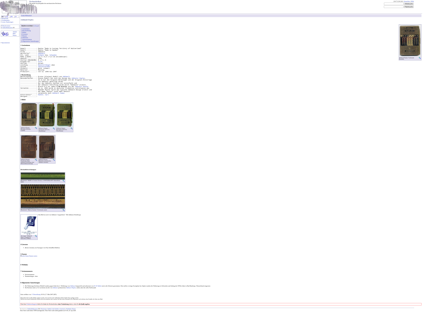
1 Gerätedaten (25, 29)
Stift (40, 62)
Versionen (44, 309)
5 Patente (24, 36)
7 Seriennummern (26, 39)
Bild (14, 33)
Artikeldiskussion (7, 27)
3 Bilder (23, 32)
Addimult (41, 53)
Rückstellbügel (44, 65)
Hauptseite (5, 18)
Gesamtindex (6, 20)
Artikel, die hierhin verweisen (56, 309)
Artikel (15, 32)
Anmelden (407, 1)
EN (7, 16)
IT (16, 16)
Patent (15, 35)
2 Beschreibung (26, 30)
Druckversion (6, 26)
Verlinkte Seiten (71, 309)
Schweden (53, 55)
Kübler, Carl (43, 95)
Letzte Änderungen (7, 22)
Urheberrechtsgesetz (31, 304)
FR (12, 16)
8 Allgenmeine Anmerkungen (30, 41)
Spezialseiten (6, 43)
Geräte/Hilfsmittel (26, 15)
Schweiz (41, 55)
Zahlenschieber (44, 67)
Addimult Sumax (58, 93)
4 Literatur (24, 34)
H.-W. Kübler (98, 286)
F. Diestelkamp (36, 294)
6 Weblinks (24, 37)
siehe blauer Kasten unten (29, 256)
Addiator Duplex (78, 78)
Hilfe (412, 1)
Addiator (72, 286)
